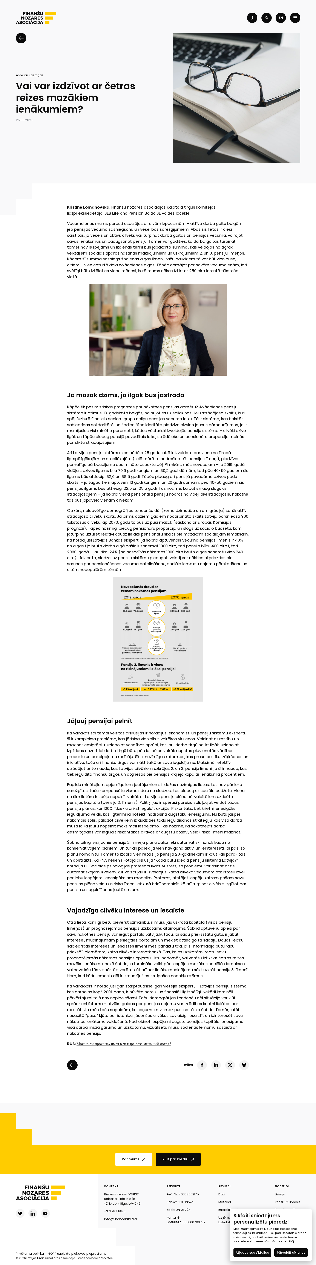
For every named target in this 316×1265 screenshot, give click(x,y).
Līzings (280, 1194)
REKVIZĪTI (173, 1186)
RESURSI (224, 1186)
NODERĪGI (282, 1186)
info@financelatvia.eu (121, 1219)
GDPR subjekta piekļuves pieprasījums (77, 1253)
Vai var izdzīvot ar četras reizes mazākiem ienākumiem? (75, 97)
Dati (221, 1194)
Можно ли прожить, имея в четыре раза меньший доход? (124, 1043)
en (281, 17)
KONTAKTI (111, 1186)
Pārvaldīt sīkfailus (291, 1252)
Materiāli (225, 1202)
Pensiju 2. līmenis (287, 1202)
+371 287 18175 (115, 1211)
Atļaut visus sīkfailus (252, 1252)
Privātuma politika (30, 1253)
